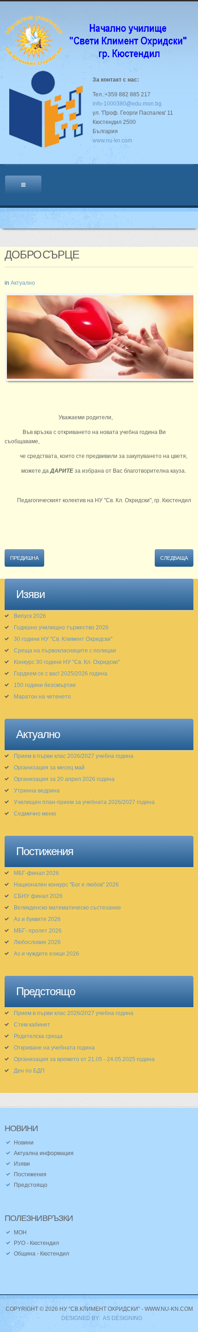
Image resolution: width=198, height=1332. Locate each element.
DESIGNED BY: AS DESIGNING (99, 1318)
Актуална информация (44, 1153)
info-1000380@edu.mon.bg (127, 103)
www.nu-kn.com (112, 140)
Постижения (30, 1174)
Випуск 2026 (30, 616)
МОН (20, 1232)
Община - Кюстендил (41, 1253)
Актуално (23, 283)
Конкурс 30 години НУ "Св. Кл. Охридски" (67, 662)
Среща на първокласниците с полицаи (65, 650)
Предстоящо (30, 1185)
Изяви (22, 1164)
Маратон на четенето (42, 696)
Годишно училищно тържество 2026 (61, 627)
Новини (24, 1142)
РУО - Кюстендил (36, 1243)
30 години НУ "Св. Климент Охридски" (63, 639)
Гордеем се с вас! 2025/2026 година (60, 673)
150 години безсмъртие (45, 685)
